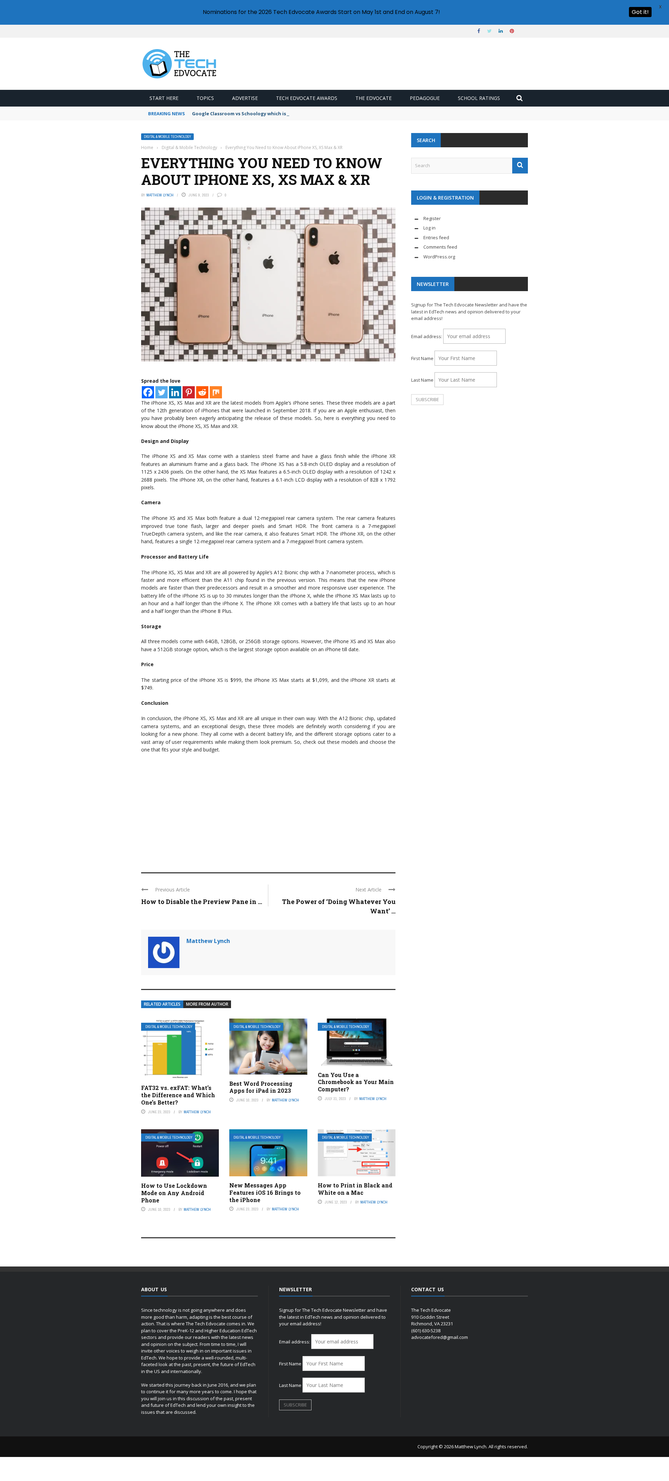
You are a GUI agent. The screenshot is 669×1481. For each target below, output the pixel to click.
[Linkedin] (175, 392)
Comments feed (440, 247)
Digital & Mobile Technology (167, 136)
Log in (429, 228)
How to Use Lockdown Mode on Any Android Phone (174, 1193)
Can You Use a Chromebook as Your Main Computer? (356, 1082)
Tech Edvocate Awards (306, 98)
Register (432, 218)
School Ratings (479, 98)
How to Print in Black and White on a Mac (355, 1189)
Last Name (422, 380)
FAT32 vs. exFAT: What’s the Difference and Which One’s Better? (178, 1095)
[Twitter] (161, 392)
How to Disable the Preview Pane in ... (201, 901)
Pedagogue (425, 98)
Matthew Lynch (160, 195)
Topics (205, 98)
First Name (422, 358)
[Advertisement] (268, 809)
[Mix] (216, 392)
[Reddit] (202, 392)
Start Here (163, 98)
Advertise (245, 98)
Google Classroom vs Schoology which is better (247, 113)
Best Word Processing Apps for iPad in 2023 (260, 1087)
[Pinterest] (189, 392)
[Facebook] (148, 392)
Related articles (162, 1004)
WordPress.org (439, 257)
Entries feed (436, 237)
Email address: (427, 336)
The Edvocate (373, 98)
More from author (207, 1004)
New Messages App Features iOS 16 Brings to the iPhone (265, 1192)
